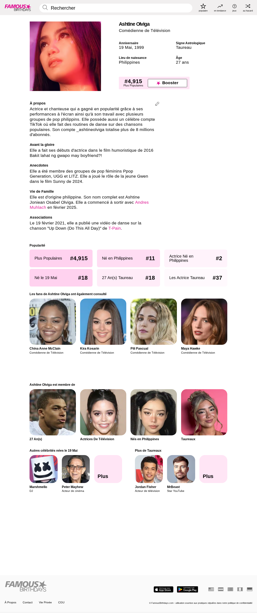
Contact (28, 602)
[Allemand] (249, 589)
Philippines (129, 62)
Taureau (184, 47)
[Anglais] (211, 589)
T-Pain (114, 228)
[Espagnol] (220, 589)
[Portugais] (230, 589)
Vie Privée (45, 602)
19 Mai (125, 47)
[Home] (65, 586)
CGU (61, 602)
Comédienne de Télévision (144, 30)
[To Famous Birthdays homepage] (18, 7)
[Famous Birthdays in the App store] (163, 589)
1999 (139, 47)
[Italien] (240, 589)
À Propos (10, 602)
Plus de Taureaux (148, 450)
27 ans (182, 62)
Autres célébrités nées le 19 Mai (54, 450)
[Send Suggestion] (157, 104)
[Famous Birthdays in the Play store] (187, 589)
